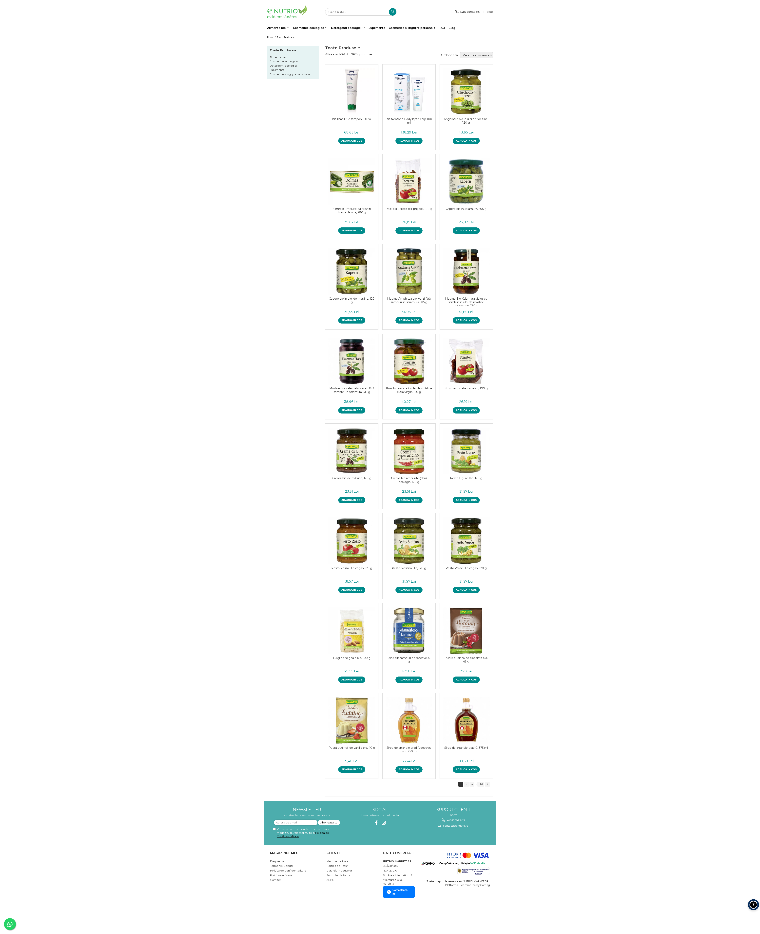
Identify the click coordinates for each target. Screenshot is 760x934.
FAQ (442, 28)
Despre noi (277, 861)
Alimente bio (278, 57)
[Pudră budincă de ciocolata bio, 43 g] (466, 630)
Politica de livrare (281, 875)
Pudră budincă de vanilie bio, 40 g (352, 747)
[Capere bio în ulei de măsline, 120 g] (351, 271)
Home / (271, 37)
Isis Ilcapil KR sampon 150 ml (351, 119)
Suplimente (277, 69)
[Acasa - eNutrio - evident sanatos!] (287, 11)
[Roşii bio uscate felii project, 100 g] (409, 181)
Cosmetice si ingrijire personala (290, 74)
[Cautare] (392, 12)
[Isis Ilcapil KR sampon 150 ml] (351, 91)
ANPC (330, 879)
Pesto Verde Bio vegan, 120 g (466, 568)
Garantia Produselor (339, 870)
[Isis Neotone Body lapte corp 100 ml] (409, 91)
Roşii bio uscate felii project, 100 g (409, 209)
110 (481, 784)
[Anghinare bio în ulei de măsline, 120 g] (466, 91)
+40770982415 (455, 820)
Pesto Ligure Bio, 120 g (466, 478)
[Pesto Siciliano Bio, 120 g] (409, 540)
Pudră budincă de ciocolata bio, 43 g (466, 659)
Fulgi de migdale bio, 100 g (351, 658)
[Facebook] (376, 822)
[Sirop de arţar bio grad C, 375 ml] (466, 720)
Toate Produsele (285, 37)
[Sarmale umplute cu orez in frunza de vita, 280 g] (351, 181)
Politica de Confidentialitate (288, 870)
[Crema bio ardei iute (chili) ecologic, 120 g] (409, 451)
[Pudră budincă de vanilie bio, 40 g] (351, 720)
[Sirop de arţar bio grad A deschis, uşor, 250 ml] (409, 720)
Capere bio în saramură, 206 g (466, 209)
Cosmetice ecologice (284, 61)
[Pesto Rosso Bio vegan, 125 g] (351, 540)
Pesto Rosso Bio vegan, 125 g (351, 568)
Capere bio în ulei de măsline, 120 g (351, 300)
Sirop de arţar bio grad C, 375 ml (466, 747)
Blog (451, 28)
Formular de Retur (338, 875)
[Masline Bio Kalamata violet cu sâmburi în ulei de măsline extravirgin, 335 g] (466, 271)
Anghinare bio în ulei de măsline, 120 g (466, 120)
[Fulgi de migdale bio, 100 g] (351, 630)
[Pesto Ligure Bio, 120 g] (466, 451)
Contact (275, 879)
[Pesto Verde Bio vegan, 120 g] (466, 540)
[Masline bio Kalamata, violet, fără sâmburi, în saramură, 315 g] (351, 361)
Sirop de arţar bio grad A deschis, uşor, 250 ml (409, 749)
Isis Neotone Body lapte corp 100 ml (409, 120)
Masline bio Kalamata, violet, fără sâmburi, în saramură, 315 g (351, 390)
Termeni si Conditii (282, 865)
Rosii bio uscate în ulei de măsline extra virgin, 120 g (409, 390)
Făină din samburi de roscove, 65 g (409, 659)
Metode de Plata (337, 861)
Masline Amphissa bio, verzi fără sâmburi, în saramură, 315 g (409, 300)
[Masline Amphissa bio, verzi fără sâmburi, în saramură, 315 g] (409, 271)
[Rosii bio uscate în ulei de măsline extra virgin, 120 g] (409, 361)
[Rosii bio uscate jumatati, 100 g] (466, 361)
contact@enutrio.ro (455, 825)
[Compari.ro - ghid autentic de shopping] (284, 914)
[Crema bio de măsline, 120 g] (351, 451)
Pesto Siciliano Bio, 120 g (409, 568)
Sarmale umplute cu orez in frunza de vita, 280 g (352, 210)
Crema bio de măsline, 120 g (351, 478)
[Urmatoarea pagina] (487, 784)
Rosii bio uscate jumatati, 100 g (466, 388)
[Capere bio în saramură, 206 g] (466, 181)
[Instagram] (383, 822)
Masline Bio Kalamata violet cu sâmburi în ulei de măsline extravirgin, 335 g (466, 301)
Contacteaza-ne (400, 892)
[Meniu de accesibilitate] (753, 904)
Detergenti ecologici (283, 65)
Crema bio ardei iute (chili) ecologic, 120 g (409, 480)
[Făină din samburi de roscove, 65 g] (409, 630)
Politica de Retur (337, 865)
